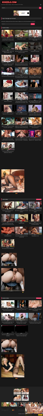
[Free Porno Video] (21, 2)
